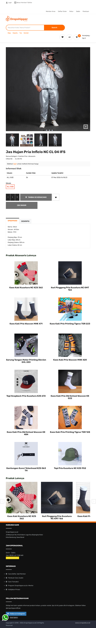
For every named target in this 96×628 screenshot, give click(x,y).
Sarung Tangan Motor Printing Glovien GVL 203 (26, 361)
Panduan (86, 11)
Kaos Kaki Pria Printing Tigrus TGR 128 (70, 432)
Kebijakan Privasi (14, 589)
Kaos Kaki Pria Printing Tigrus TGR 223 (70, 323)
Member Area (50, 11)
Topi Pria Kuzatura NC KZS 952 (70, 468)
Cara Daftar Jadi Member (17, 574)
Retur (71, 11)
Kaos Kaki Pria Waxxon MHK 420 (70, 360)
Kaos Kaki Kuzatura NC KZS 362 (26, 287)
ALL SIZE (10, 187)
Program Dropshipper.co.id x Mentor (20, 585)
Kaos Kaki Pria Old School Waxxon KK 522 (70, 397)
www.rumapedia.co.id (82, 623)
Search (54, 28)
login (15, 164)
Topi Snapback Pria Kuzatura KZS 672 (26, 396)
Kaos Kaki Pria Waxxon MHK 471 (26, 323)
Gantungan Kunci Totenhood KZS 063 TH (26, 469)
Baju (9, 33)
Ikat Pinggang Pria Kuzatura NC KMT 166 (70, 288)
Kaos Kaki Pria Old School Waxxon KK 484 (26, 433)
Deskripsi (25, 221)
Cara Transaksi (13, 582)
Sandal (26, 33)
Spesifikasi (12, 221)
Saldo (78, 11)
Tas (20, 33)
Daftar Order (62, 11)
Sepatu (15, 33)
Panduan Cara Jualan (15, 578)
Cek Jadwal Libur (12, 558)
